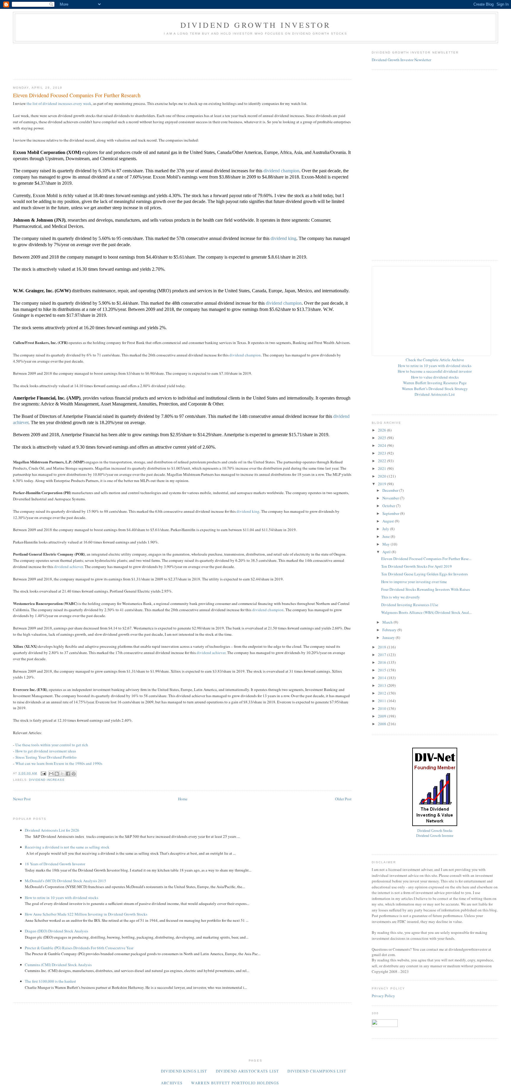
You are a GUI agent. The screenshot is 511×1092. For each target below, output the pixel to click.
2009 (382, 716)
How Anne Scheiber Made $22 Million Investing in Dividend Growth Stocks (86, 914)
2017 (382, 654)
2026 (382, 430)
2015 (382, 670)
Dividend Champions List (316, 1071)
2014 (382, 677)
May (386, 544)
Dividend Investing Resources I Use (409, 604)
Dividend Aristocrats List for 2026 (52, 830)
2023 (382, 453)
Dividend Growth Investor (255, 25)
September (391, 513)
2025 (382, 437)
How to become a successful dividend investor (435, 371)
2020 (382, 476)
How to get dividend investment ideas (45, 751)
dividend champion (281, 170)
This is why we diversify (400, 597)
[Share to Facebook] (68, 774)
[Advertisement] (120, 59)
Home (182, 798)
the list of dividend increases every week (59, 103)
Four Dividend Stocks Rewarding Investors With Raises (425, 589)
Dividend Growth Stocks (434, 831)
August (388, 521)
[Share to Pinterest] (74, 774)
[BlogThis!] (57, 774)
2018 (382, 647)
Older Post (343, 798)
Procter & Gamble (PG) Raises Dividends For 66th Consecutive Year (79, 947)
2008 (382, 723)
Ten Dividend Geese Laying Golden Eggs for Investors (424, 574)
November (391, 498)
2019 (382, 483)
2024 (382, 445)
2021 (382, 468)
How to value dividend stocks (435, 377)
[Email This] (51, 774)
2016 (382, 662)
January (389, 637)
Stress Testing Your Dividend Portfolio (46, 757)
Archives (171, 1082)
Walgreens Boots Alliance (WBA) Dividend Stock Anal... (426, 612)
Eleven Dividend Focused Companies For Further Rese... (426, 558)
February (389, 629)
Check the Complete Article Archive (435, 359)
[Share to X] (62, 774)
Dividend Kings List (184, 1071)
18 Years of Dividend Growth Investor (55, 864)
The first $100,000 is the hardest (50, 981)
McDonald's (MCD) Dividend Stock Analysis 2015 (65, 880)
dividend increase (46, 779)
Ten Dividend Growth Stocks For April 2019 (416, 566)
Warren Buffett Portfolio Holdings (235, 1082)
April (387, 551)
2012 (382, 693)
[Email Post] (43, 773)
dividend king (283, 238)
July (386, 528)
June (386, 536)
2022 (382, 460)
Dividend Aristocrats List (435, 394)
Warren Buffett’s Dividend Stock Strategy (435, 388)
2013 (382, 685)
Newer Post (22, 798)
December (390, 490)
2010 (382, 708)
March (388, 622)
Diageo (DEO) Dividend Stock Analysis (56, 931)
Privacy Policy (383, 995)
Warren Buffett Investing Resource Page (435, 382)
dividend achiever (68, 566)
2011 (382, 700)
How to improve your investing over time (414, 581)
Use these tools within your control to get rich (51, 744)
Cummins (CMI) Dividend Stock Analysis (58, 964)
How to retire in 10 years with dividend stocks (61, 897)
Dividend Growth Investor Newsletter (401, 59)
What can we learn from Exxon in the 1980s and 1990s (58, 763)
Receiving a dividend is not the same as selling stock (67, 847)
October (389, 505)
